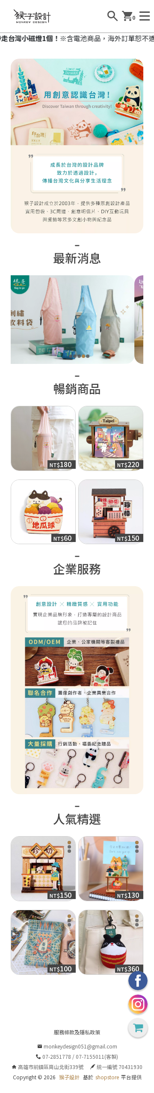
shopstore (107, 1077)
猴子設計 (69, 1077)
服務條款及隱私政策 (77, 1032)
